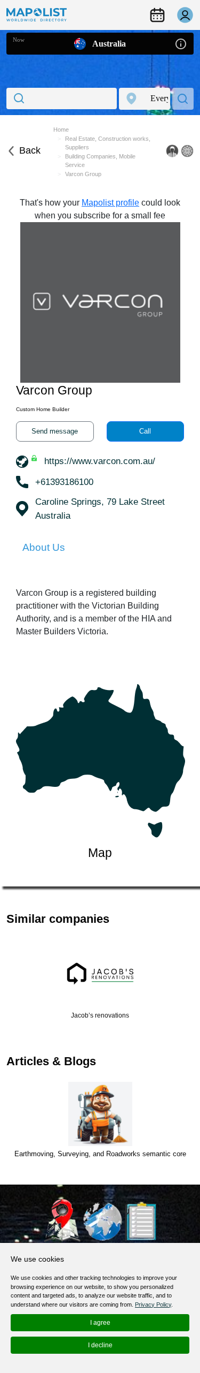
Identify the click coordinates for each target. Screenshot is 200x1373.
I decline (100, 1345)
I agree (100, 1322)
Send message (54, 431)
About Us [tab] (43, 547)
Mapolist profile (110, 202)
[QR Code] (187, 151)
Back (30, 150)
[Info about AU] (180, 43)
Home (61, 129)
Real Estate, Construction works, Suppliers (107, 143)
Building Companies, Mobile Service (100, 161)
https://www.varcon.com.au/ (99, 461)
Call (145, 431)
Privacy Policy (153, 1304)
